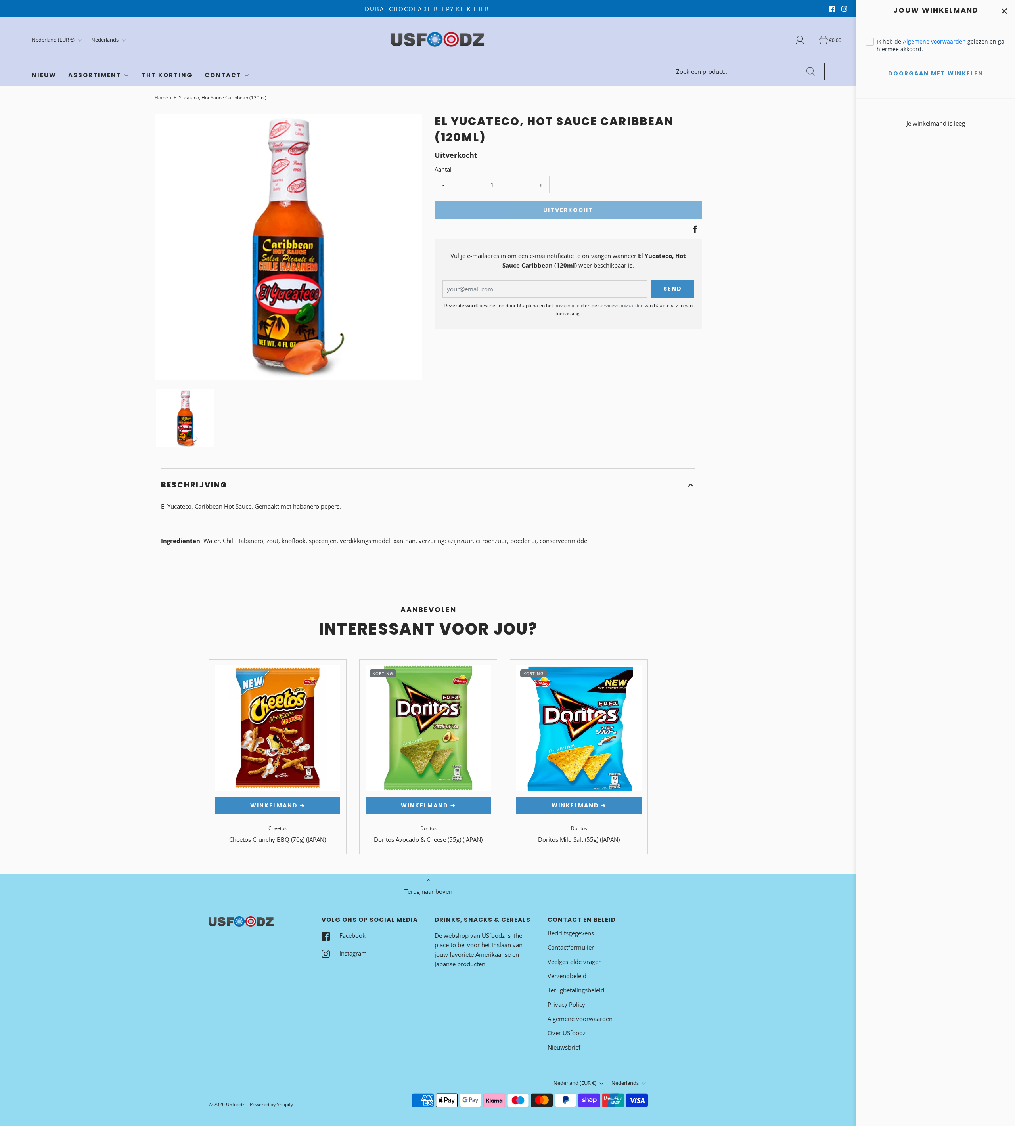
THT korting (167, 75)
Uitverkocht (568, 210)
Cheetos (277, 828)
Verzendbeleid (567, 976)
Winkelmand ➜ (277, 805)
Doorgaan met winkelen (935, 73)
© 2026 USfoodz (227, 1104)
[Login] (804, 40)
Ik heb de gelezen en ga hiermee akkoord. (940, 45)
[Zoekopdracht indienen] (811, 71)
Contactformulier (571, 947)
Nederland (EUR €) (54, 39)
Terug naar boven (428, 891)
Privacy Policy (566, 1004)
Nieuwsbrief (564, 1047)
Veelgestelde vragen (575, 961)
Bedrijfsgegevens (571, 933)
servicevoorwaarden (620, 305)
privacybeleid (569, 305)
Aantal (443, 169)
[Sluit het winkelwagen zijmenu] (1004, 11)
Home (161, 97)
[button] (185, 418)
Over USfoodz (567, 1033)
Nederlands (105, 39)
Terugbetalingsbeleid (576, 990)
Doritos (428, 828)
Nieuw (44, 75)
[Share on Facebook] (694, 229)
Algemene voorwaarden (934, 41)
